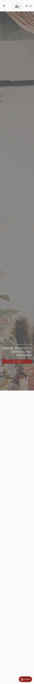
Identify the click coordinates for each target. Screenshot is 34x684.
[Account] (26, 5)
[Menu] (4, 6)
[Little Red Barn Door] (17, 5)
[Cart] (30, 5)
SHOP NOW (17, 361)
